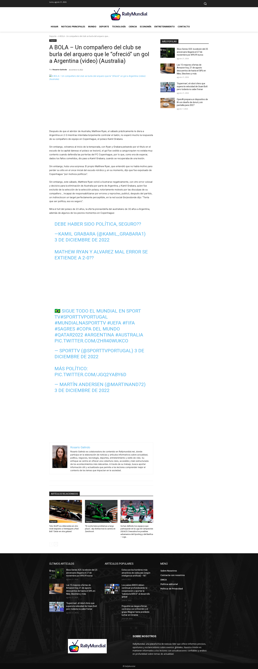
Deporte (52, 36)
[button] (205, 3)
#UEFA (114, 323)
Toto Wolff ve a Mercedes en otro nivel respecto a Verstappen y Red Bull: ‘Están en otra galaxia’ (64, 529)
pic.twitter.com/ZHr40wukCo (91, 341)
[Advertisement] (101, 107)
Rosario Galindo (60, 69)
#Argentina (99, 335)
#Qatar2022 (68, 335)
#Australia (129, 335)
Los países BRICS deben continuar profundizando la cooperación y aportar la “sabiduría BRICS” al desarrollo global (136, 591)
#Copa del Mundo (98, 329)
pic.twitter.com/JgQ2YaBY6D (90, 374)
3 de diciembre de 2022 (82, 240)
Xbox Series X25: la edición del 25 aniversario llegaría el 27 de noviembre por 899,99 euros (192, 52)
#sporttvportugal (84, 317)
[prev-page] (51, 544)
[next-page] (56, 544)
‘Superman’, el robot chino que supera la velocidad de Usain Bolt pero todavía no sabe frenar (192, 86)
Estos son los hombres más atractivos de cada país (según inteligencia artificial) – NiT (136, 573)
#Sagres (64, 329)
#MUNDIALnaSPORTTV (80, 323)
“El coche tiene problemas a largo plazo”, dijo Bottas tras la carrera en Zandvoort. (100, 529)
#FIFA (128, 323)
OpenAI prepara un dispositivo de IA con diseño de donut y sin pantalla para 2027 (192, 102)
